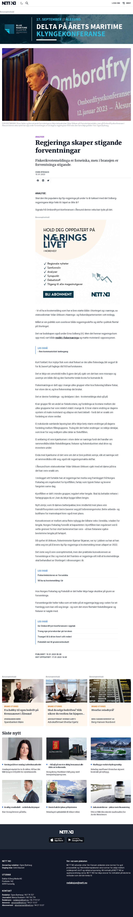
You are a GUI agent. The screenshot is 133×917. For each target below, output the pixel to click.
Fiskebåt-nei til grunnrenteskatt (53, 642)
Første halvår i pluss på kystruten (62, 807)
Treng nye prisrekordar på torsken (55, 631)
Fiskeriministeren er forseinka (53, 575)
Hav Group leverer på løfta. (14, 812)
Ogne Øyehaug (42, 172)
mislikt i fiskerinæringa (67, 337)
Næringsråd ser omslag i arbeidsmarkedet (22, 764)
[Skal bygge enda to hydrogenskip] (111, 748)
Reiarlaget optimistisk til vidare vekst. (63, 812)
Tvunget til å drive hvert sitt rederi (55, 636)
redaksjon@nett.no (21, 900)
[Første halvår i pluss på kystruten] (66, 791)
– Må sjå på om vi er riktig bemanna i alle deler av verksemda (65, 765)
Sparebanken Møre (14, 722)
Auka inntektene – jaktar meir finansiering (111, 807)
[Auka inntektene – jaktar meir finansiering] (111, 791)
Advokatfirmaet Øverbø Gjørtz (63, 722)
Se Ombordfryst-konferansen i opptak (56, 626)
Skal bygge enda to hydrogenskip (107, 764)
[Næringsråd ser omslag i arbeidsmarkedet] (22, 748)
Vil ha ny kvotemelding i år (50, 580)
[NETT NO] (11, 3)
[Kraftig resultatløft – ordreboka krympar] (22, 791)
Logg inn (116, 3)
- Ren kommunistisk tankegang (53, 351)
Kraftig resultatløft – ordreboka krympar (21, 807)
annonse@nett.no (18, 903)
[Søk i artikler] (26, 3)
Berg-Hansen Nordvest (103, 722)
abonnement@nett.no (24, 905)
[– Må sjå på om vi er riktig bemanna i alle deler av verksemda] (66, 748)
